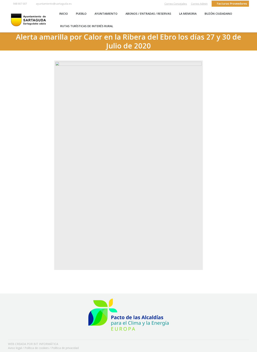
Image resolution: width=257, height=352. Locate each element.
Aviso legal (15, 348)
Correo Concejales (175, 3)
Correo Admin (199, 3)
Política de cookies (36, 348)
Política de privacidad (65, 348)
